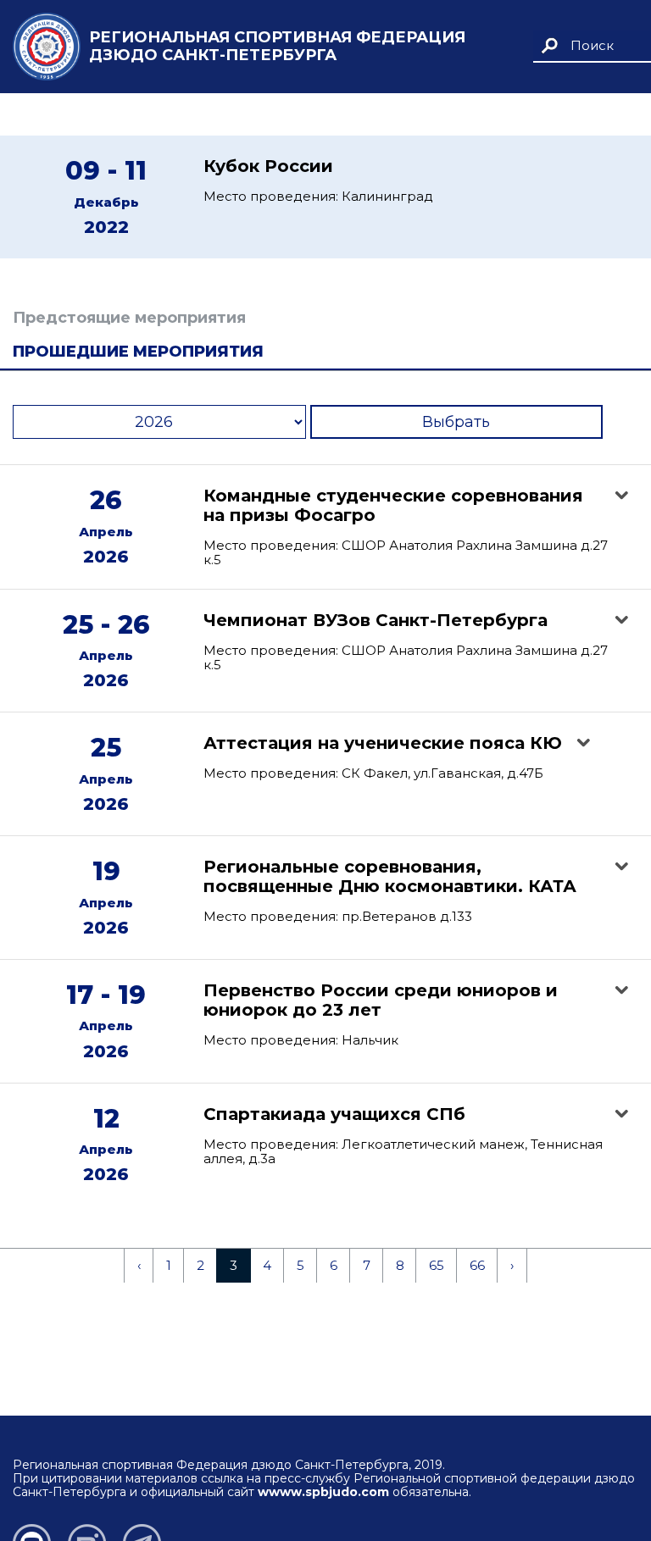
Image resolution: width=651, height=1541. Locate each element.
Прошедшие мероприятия (138, 351)
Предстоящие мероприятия (129, 317)
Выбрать (456, 422)
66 (477, 1265)
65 (436, 1265)
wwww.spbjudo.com (323, 1491)
